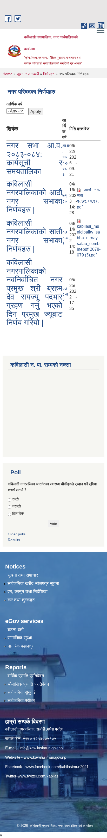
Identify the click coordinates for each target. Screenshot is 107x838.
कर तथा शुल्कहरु (21, 599)
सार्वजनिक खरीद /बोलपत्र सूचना (33, 583)
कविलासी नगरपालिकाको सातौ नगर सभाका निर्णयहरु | (34, 236)
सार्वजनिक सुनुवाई (22, 692)
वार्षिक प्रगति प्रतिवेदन (26, 675)
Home (7, 74)
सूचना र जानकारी (28, 74)
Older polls (16, 534)
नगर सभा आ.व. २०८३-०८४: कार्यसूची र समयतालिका (34, 158)
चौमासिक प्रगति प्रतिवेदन (28, 684)
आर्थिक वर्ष (14, 104)
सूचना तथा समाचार (23, 575)
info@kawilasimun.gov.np (41, 748)
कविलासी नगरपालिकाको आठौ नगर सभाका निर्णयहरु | (34, 196)
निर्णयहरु (49, 74)
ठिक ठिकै (18, 513)
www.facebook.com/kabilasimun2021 (57, 766)
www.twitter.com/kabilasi (38, 776)
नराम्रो (16, 506)
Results (14, 540)
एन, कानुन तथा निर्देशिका (28, 591)
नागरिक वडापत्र (20, 646)
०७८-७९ (65, 238)
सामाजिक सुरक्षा (20, 637)
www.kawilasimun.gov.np (45, 757)
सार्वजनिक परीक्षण (21, 700)
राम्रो (15, 499)
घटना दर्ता (16, 629)
